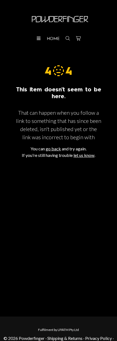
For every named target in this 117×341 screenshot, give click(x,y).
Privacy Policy (98, 338)
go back (53, 148)
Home (53, 39)
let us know (83, 155)
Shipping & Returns (64, 338)
